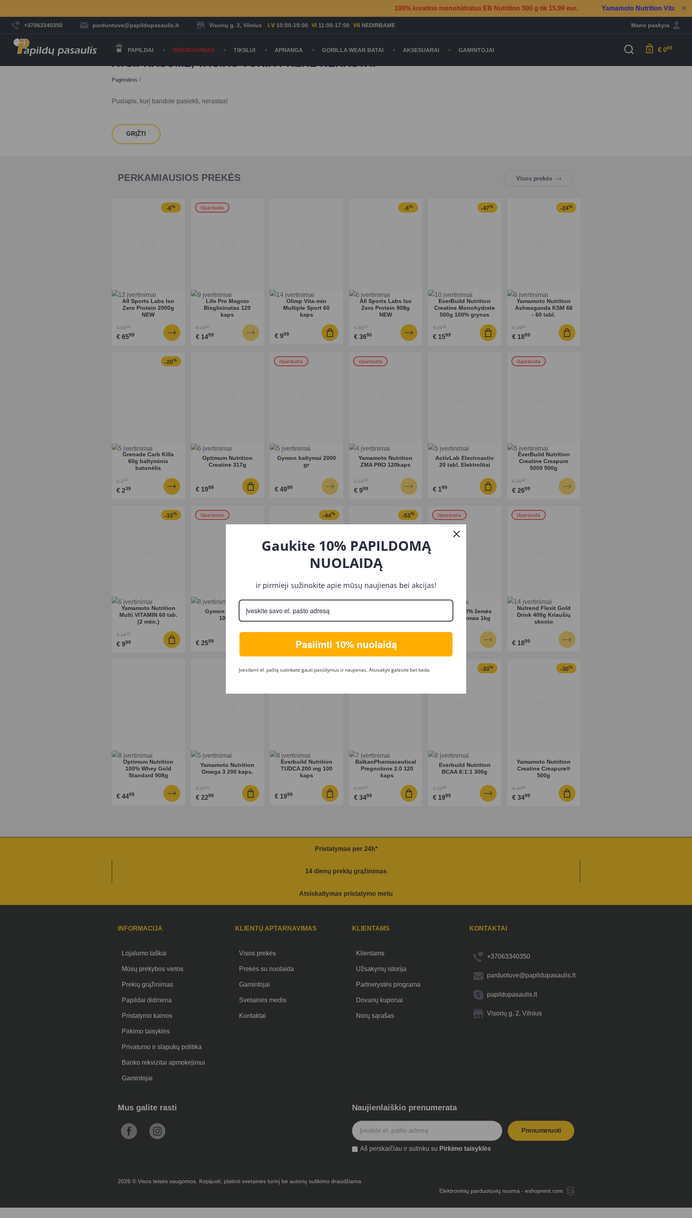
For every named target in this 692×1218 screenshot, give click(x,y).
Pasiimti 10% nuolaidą (346, 644)
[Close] (456, 534)
